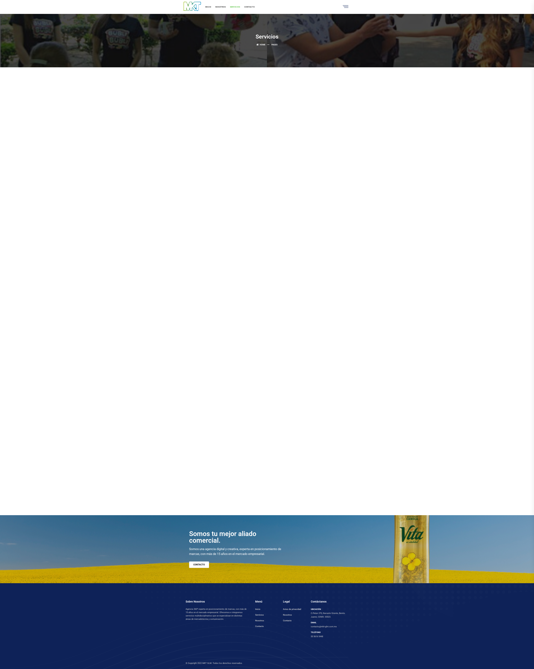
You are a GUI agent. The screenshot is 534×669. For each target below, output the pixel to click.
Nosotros (220, 7)
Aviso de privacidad (292, 609)
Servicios (235, 7)
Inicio (208, 7)
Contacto (249, 7)
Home (262, 45)
